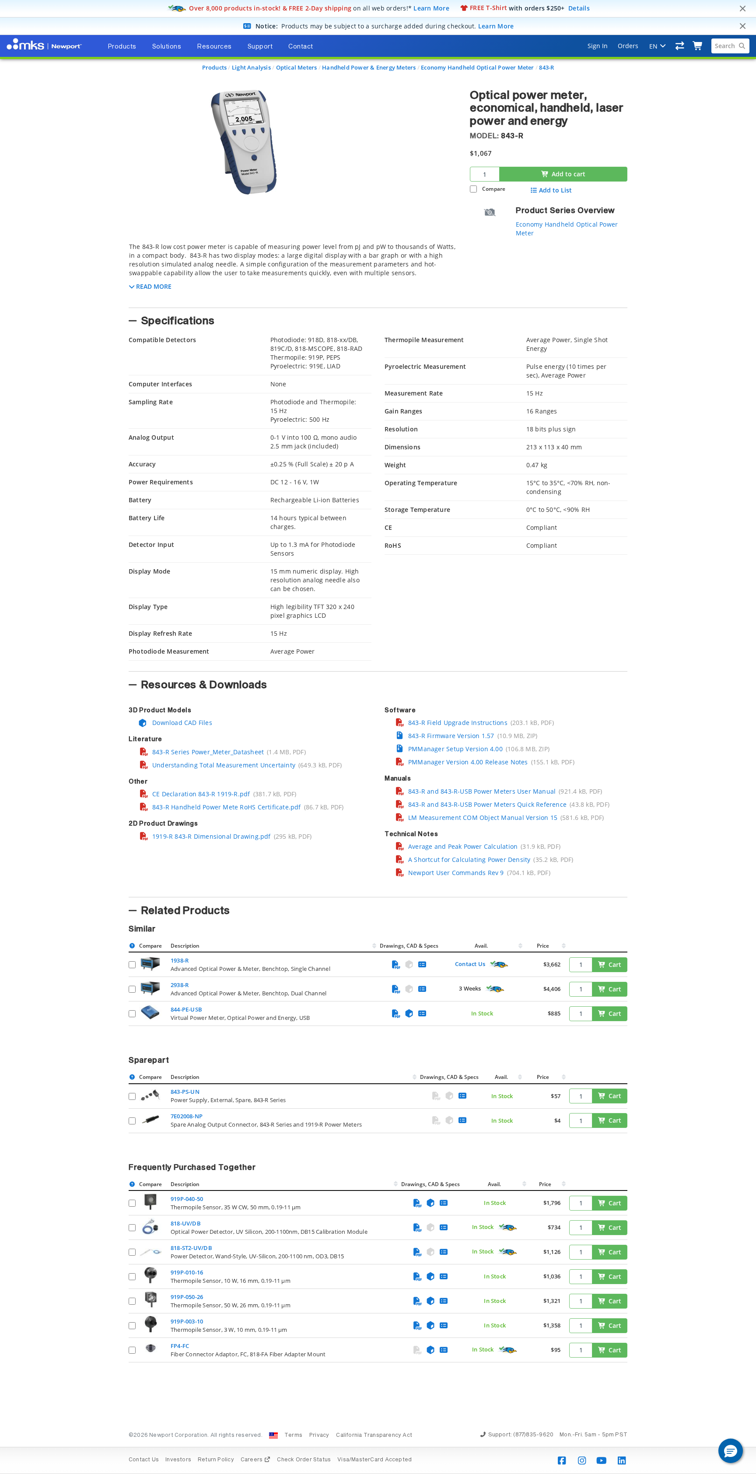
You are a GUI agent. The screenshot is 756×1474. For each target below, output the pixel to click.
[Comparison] (680, 46)
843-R (546, 67)
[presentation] (378, 737)
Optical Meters (296, 67)
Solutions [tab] (167, 47)
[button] (730, 1451)
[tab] (292, 272)
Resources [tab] (214, 47)
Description (185, 945)
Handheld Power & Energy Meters (369, 67)
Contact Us (470, 964)
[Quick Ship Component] (498, 965)
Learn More (431, 8)
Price (543, 945)
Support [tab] (260, 47)
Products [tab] (122, 47)
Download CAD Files (181, 722)
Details (579, 8)
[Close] (742, 9)
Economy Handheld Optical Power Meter (477, 67)
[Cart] (698, 46)
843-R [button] (512, 136)
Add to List (555, 190)
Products (214, 67)
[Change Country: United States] (273, 1435)
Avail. (482, 945)
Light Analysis (251, 67)
